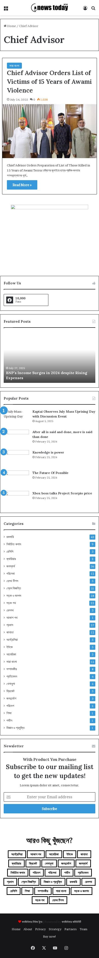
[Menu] (5, 9)
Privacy (40, 929)
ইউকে (9, 647)
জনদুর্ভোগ (11, 698)
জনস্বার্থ (10, 566)
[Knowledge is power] (16, 458)
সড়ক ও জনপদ (13, 595)
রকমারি (10, 537)
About (27, 929)
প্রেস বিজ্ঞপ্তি (13, 588)
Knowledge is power (48, 452)
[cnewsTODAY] (49, 7)
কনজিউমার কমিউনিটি (71, 922)
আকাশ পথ (11, 618)
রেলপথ (10, 610)
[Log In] (85, 9)
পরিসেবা (10, 573)
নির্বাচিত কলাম (13, 544)
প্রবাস (9, 625)
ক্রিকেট (10, 691)
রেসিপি (9, 551)
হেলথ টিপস (12, 581)
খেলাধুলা (10, 684)
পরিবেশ (10, 706)
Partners (70, 929)
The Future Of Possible (50, 473)
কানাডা (10, 632)
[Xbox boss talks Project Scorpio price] (16, 499)
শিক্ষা (9, 713)
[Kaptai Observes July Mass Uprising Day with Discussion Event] (16, 417)
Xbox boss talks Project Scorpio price (62, 493)
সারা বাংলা (14, 65)
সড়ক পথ (11, 603)
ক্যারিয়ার (11, 559)
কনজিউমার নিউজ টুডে (32, 922)
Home (11, 26)
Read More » (22, 185)
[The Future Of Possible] (16, 479)
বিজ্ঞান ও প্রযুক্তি (15, 728)
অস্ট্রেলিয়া (12, 640)
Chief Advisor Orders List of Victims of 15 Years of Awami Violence (49, 81)
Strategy (55, 929)
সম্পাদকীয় (11, 669)
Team (83, 929)
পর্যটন (9, 720)
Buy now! (49, 936)
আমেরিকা (11, 654)
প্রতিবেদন (11, 676)
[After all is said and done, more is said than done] (16, 438)
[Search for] (93, 9)
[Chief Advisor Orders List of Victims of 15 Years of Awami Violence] (49, 131)
